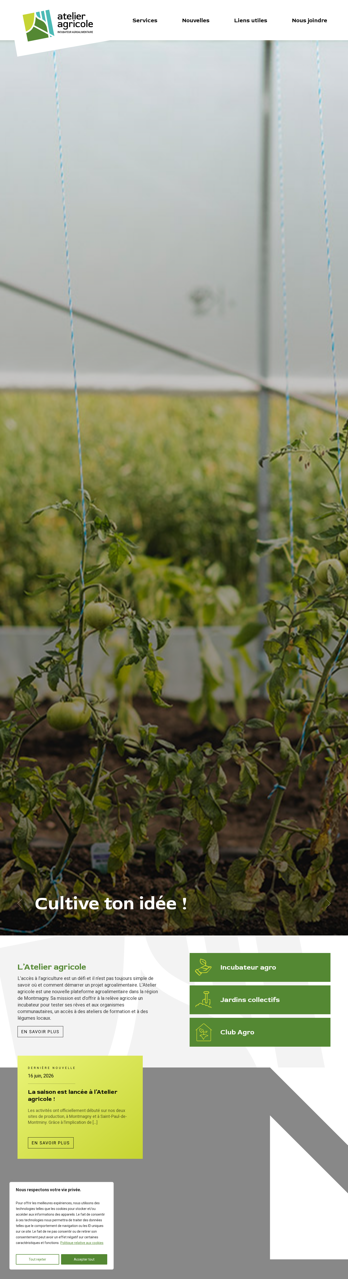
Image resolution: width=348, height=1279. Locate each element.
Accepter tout (84, 1259)
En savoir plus (40, 1031)
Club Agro (237, 1032)
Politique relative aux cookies (81, 1243)
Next (328, 903)
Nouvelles (196, 20)
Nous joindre (309, 20)
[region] (61, 1226)
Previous (20, 903)
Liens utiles (250, 20)
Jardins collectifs (250, 999)
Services (145, 20)
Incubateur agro (248, 967)
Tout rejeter (37, 1259)
